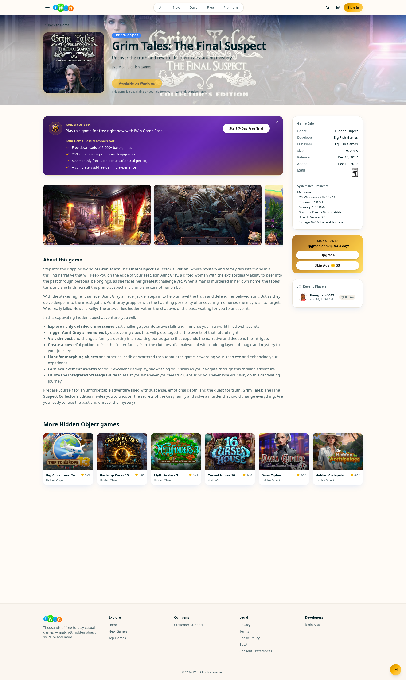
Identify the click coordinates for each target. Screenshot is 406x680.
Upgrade (327, 255)
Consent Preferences (255, 651)
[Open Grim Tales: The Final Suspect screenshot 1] (97, 215)
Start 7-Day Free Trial (246, 128)
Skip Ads (327, 265)
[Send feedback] (395, 669)
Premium (230, 7)
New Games (118, 631)
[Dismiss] (276, 122)
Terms (244, 631)
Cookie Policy (249, 638)
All (161, 7)
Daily (193, 7)
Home (113, 624)
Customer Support (188, 624)
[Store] (338, 7)
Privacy (244, 624)
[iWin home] (63, 7)
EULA (243, 644)
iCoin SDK (312, 624)
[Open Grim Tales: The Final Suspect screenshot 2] (208, 215)
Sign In (353, 7)
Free (210, 7)
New (176, 7)
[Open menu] (47, 7)
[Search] (327, 7)
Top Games (117, 638)
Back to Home (58, 25)
